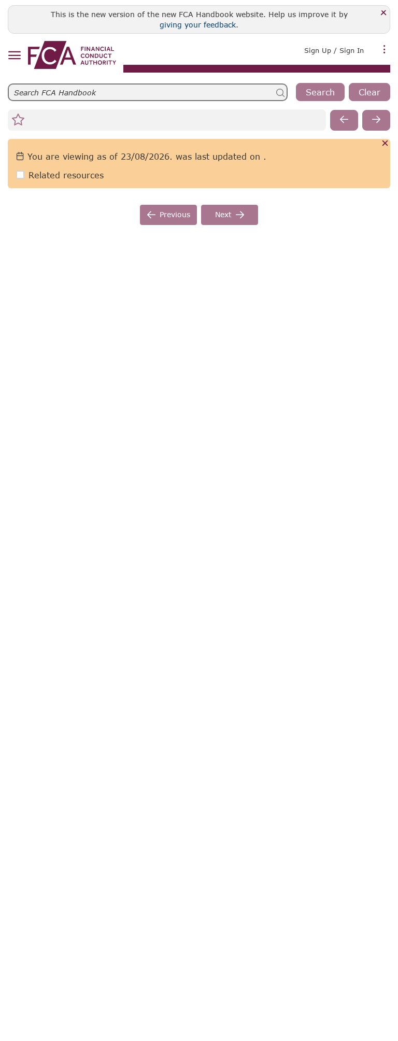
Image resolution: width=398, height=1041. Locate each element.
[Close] (383, 13)
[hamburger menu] (14, 55)
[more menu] (384, 49)
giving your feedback (198, 24)
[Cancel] (385, 144)
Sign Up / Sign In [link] (334, 50)
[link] (72, 55)
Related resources (66, 175)
